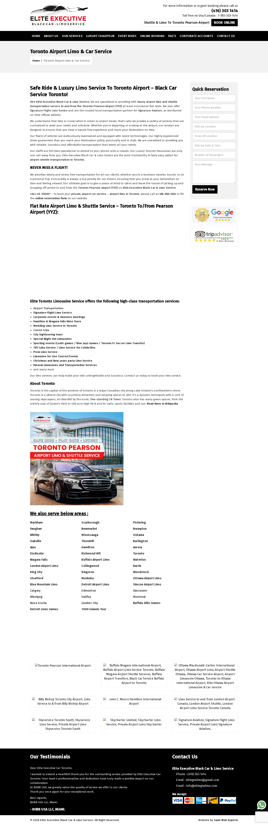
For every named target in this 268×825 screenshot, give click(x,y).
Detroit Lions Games (44, 609)
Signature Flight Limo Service (49, 110)
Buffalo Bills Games (146, 603)
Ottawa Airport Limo (147, 578)
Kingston (87, 572)
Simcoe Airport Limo (147, 584)
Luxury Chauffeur (100, 36)
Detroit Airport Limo (95, 584)
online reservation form (51, 198)
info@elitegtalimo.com (201, 785)
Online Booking (152, 36)
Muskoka (87, 578)
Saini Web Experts (226, 820)
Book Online (224, 23)
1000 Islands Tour (93, 609)
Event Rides (127, 36)
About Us (51, 36)
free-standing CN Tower (105, 399)
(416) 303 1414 (224, 10)
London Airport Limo (44, 566)
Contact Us (226, 36)
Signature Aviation (150, 110)
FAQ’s (172, 36)
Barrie (137, 566)
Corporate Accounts (196, 36)
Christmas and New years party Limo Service (62, 360)
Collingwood (90, 566)
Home (36, 36)
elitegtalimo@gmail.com (202, 780)
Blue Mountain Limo (44, 584)
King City (36, 572)
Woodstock (141, 572)
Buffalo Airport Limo (95, 559)
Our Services (72, 36)
